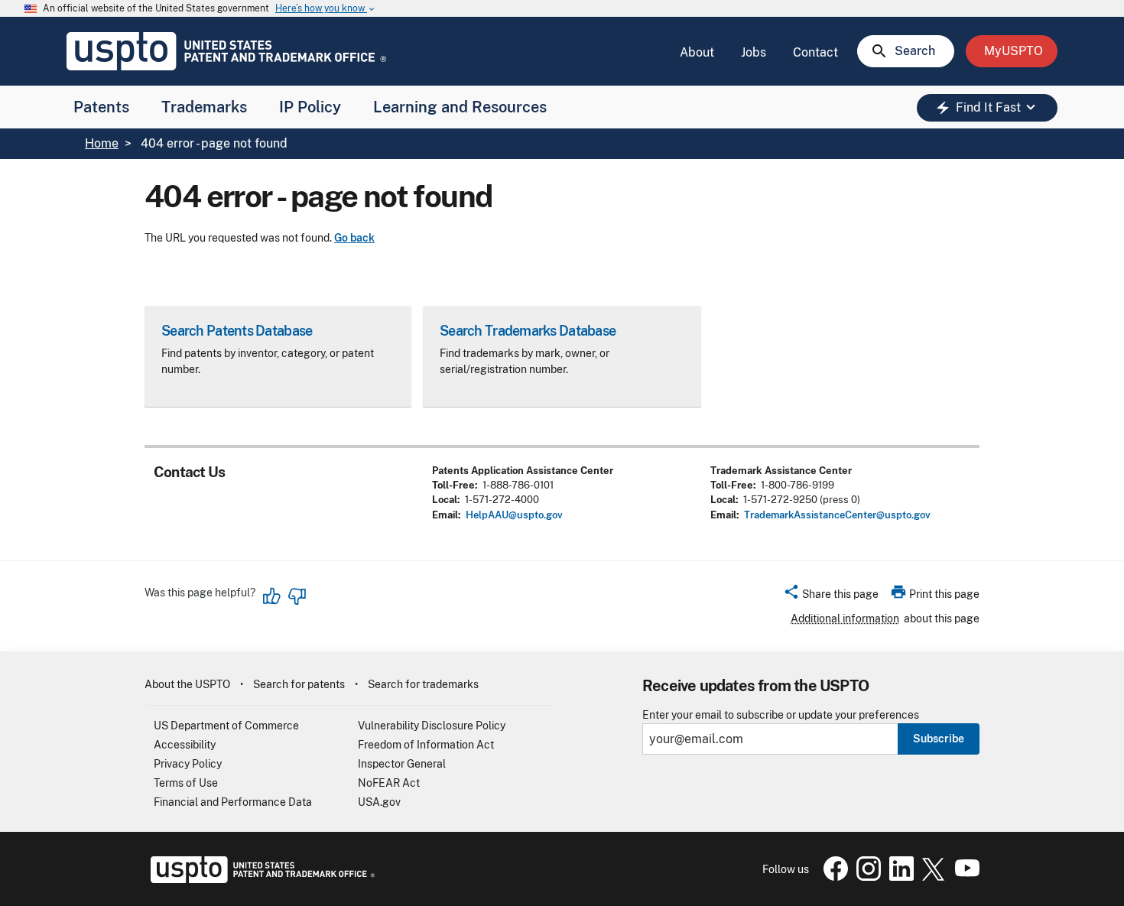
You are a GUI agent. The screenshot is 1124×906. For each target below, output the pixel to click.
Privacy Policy (188, 764)
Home (102, 143)
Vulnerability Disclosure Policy (431, 725)
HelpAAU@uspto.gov (514, 515)
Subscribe (938, 738)
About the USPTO (187, 684)
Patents (101, 107)
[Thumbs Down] (296, 596)
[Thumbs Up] (272, 596)
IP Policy (310, 107)
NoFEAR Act (389, 783)
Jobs (753, 52)
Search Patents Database (236, 331)
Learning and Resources (460, 107)
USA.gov (379, 802)
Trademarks (204, 107)
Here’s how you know (325, 9)
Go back (354, 238)
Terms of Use (186, 783)
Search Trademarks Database (528, 331)
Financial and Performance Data (233, 802)
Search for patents (299, 684)
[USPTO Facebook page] (832, 877)
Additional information (845, 618)
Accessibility (185, 745)
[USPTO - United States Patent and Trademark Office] (260, 879)
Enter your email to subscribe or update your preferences (780, 715)
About (697, 52)
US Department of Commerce (226, 725)
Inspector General (402, 764)
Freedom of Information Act (426, 745)
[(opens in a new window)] (865, 877)
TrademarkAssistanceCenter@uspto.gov (837, 515)
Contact (815, 52)
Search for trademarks (423, 684)
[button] (831, 596)
